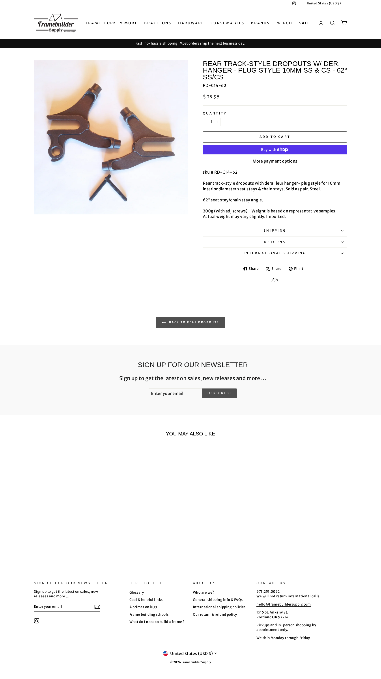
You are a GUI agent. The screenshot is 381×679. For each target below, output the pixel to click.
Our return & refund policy (215, 614)
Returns (275, 242)
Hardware (191, 23)
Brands (260, 23)
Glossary (136, 592)
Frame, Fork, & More (112, 23)
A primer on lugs (143, 607)
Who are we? (203, 592)
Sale (304, 23)
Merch (284, 23)
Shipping (275, 231)
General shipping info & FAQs (218, 600)
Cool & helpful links (146, 600)
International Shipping (275, 253)
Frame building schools (149, 614)
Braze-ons (158, 23)
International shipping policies (219, 607)
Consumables (227, 23)
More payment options (275, 161)
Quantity (215, 113)
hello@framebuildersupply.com (283, 604)
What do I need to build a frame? (156, 622)
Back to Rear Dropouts (193, 322)
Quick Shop (71, 517)
